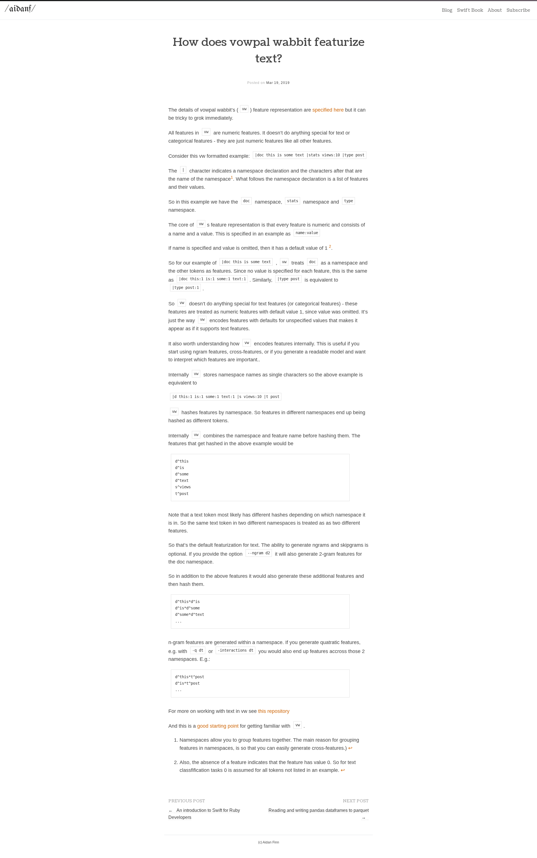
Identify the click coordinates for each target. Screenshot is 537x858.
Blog (447, 10)
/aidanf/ (20, 9)
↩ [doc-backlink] (350, 748)
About (495, 10)
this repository (273, 711)
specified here (328, 110)
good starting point (218, 726)
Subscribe (518, 10)
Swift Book (470, 10)
